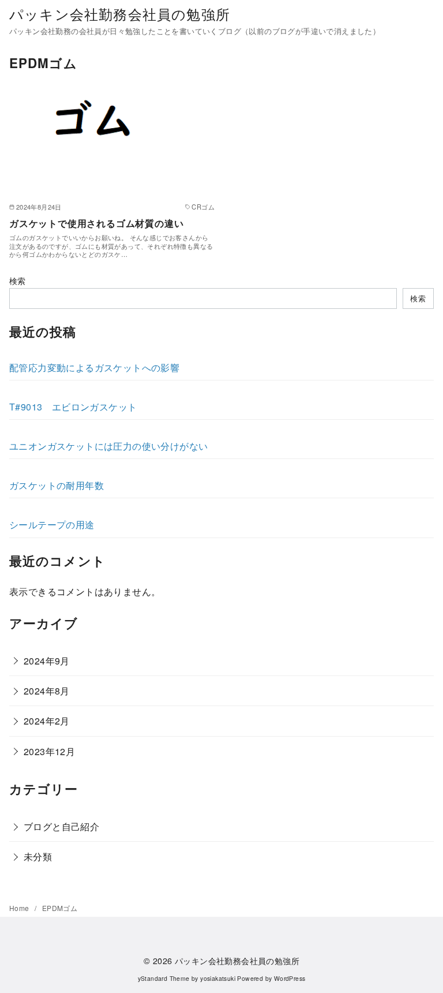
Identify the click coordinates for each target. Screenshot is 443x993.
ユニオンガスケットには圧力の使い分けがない (108, 446)
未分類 (38, 856)
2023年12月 (49, 751)
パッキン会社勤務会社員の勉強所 (119, 13)
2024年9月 (47, 660)
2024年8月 (47, 690)
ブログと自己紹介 (61, 826)
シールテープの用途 (52, 524)
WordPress (290, 978)
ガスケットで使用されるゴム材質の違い (96, 223)
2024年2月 (47, 720)
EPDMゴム (59, 908)
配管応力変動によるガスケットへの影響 (94, 367)
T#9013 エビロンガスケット (73, 406)
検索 (17, 280)
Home (20, 908)
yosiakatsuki (217, 978)
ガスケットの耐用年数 (56, 485)
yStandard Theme (164, 978)
